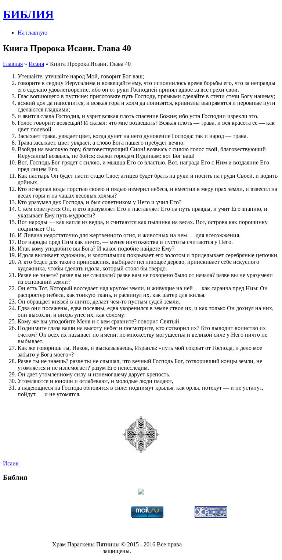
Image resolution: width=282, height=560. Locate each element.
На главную (32, 32)
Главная (13, 64)
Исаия (36, 64)
